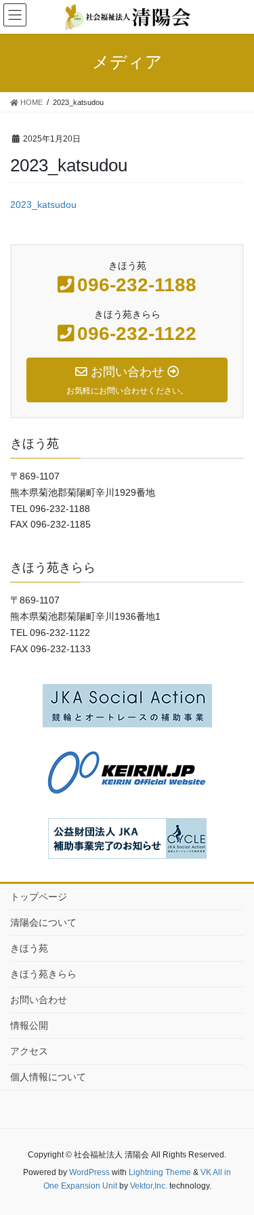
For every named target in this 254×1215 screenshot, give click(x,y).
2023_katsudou (43, 204)
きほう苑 (29, 948)
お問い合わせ (38, 999)
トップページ (38, 896)
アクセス (29, 1051)
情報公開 (29, 1025)
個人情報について (48, 1076)
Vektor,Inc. (148, 1186)
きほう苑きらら (43, 973)
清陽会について (43, 922)
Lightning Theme (160, 1172)
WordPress (89, 1172)
